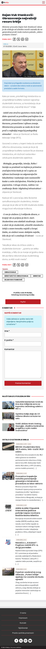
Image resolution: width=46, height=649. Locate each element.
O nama (23, 613)
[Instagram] (25, 641)
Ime (7, 331)
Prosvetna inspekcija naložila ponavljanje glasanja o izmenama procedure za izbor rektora (29, 480)
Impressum (23, 618)
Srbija (5, 44)
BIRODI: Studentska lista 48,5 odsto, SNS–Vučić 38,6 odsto (29, 449)
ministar (37, 276)
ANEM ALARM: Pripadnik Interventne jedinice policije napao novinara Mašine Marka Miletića (27, 512)
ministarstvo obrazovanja (16, 276)
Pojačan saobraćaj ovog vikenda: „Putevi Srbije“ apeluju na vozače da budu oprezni (29, 576)
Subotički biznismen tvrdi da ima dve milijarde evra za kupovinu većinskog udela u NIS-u (29, 405)
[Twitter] (21, 641)
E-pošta (9, 340)
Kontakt (23, 623)
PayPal (23, 302)
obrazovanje (10, 272)
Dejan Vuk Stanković (13, 280)
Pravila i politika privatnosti (23, 633)
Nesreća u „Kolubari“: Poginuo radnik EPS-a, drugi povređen (26, 545)
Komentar (9, 349)
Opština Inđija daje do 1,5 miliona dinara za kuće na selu (28, 416)
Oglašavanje (23, 628)
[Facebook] (16, 641)
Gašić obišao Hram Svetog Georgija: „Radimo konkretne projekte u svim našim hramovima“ (29, 427)
